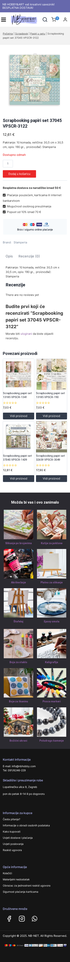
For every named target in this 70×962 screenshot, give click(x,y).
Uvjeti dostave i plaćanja (18, 837)
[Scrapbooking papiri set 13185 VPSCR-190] (51, 374)
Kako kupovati (11, 831)
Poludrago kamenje (51, 740)
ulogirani (26, 333)
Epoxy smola (51, 621)
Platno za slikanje (52, 582)
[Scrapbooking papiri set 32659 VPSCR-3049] (51, 436)
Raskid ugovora (12, 850)
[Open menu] (3, 19)
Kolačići (7, 873)
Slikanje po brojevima (18, 543)
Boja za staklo (18, 662)
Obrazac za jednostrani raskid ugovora (26, 885)
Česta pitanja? (11, 819)
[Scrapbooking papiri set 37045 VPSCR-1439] (18, 436)
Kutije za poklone (51, 543)
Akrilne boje (18, 582)
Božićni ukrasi (18, 740)
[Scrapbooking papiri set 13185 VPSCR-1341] (18, 374)
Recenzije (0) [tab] (29, 256)
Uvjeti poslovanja (13, 843)
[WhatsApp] (34, 918)
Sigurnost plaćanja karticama (20, 891)
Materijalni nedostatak (16, 879)
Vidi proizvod (18, 416)
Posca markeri (52, 701)
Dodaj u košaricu (19, 174)
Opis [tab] (9, 256)
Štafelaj (18, 621)
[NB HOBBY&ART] (24, 19)
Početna (8, 33)
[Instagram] (21, 918)
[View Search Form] (45, 19)
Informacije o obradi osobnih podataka (26, 825)
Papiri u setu (37, 33)
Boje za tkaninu (18, 701)
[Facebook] (9, 918)
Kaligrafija (51, 662)
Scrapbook (21, 33)
